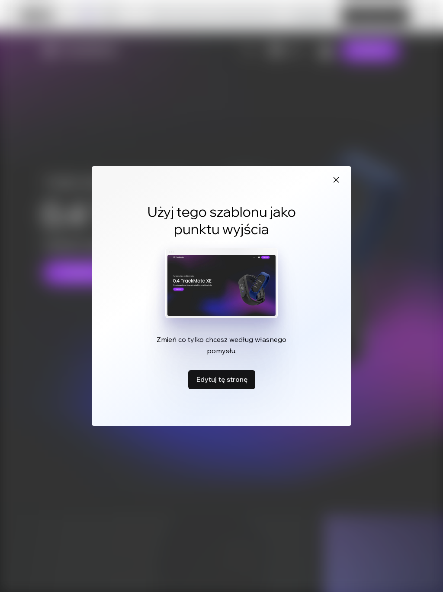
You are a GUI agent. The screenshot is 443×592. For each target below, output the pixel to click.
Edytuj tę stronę (221, 379)
